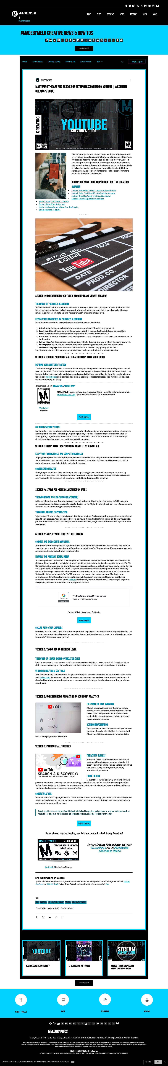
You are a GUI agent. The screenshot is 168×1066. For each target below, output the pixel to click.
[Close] (164, 1062)
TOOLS (37, 902)
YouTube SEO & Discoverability (38, 966)
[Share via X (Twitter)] (43, 917)
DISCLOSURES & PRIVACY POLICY (96, 1038)
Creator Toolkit (38, 61)
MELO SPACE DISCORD (79, 1038)
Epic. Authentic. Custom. (24, 21)
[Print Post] (62, 917)
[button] (108, 14)
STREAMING (68, 902)
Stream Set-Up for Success (79, 966)
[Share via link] (56, 917)
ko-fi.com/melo (90, 1053)
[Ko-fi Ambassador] (133, 6)
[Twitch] (145, 6)
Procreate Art (70, 61)
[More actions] (131, 80)
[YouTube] (149, 6)
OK (158, 1062)
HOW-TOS (50, 902)
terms (72, 1062)
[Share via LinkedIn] (49, 917)
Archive (24, 61)
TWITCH (74, 902)
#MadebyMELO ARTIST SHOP (38, 1038)
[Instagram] (153, 6)
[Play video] (58, 767)
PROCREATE (134, 1038)
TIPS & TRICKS (43, 902)
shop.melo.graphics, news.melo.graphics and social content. (111, 1053)
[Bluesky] (129, 6)
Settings (148, 1062)
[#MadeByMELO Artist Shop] (126, 6)
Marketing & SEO (53, 908)
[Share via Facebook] (36, 917)
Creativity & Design (54, 61)
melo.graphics (81, 1053)
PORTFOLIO (127, 1038)
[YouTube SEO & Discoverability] (41, 951)
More (98, 61)
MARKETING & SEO (81, 902)
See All (143, 935)
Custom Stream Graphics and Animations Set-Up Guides (122, 967)
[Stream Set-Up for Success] (84, 951)
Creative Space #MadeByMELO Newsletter (60, 1038)
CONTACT (110, 1038)
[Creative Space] (137, 6)
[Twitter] (141, 6)
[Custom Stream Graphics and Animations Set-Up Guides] (126, 951)
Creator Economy (85, 61)
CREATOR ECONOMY (58, 902)
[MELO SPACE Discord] (157, 6)
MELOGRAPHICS (58, 1031)
